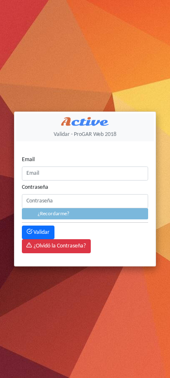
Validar (41, 232)
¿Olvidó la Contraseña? (59, 246)
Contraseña (35, 187)
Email (28, 160)
